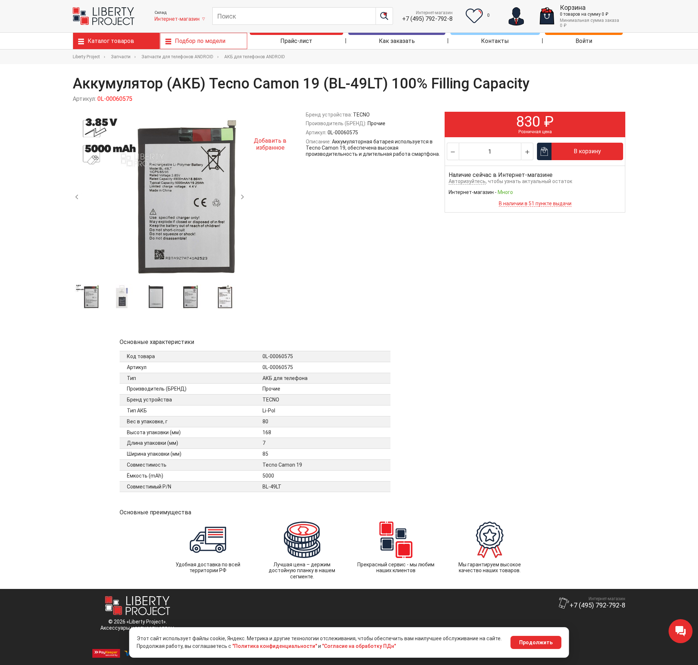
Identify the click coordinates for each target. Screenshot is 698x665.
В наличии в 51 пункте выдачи (535, 203)
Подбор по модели (200, 40)
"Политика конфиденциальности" (274, 646)
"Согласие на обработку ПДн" (359, 646)
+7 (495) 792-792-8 (427, 18)
